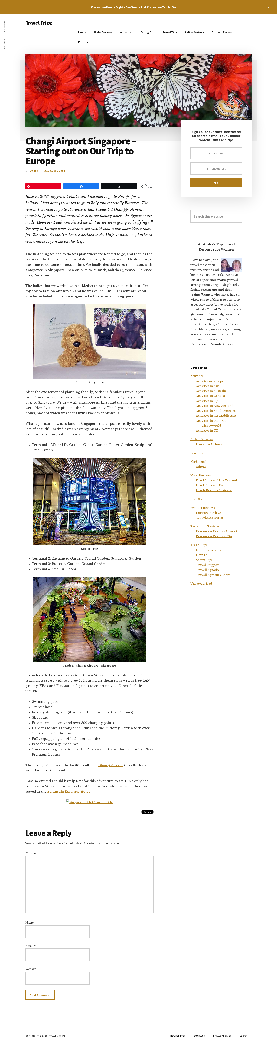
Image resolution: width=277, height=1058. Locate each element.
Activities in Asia (208, 386)
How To (201, 555)
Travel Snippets (207, 565)
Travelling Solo (207, 570)
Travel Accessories (209, 517)
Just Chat (197, 499)
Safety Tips (204, 560)
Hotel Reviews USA (210, 485)
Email (30, 946)
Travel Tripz (38, 22)
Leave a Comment (54, 171)
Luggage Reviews (208, 512)
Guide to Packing (208, 550)
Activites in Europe (210, 381)
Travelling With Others (213, 575)
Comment (33, 853)
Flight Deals (199, 461)
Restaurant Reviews (204, 526)
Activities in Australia (211, 391)
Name (30, 922)
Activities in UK (207, 430)
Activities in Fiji (207, 401)
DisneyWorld (211, 425)
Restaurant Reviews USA (214, 536)
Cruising (196, 453)
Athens (201, 466)
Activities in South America (216, 410)
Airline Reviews (201, 439)
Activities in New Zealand (214, 406)
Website (30, 969)
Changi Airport (110, 765)
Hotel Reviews (200, 475)
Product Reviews (202, 508)
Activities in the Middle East (216, 415)
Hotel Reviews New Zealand (216, 480)
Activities (197, 376)
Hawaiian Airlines (209, 444)
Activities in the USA (211, 420)
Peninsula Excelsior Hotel (68, 791)
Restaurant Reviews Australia (217, 531)
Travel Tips (198, 545)
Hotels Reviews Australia (214, 490)
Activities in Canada (210, 396)
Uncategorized (201, 583)
